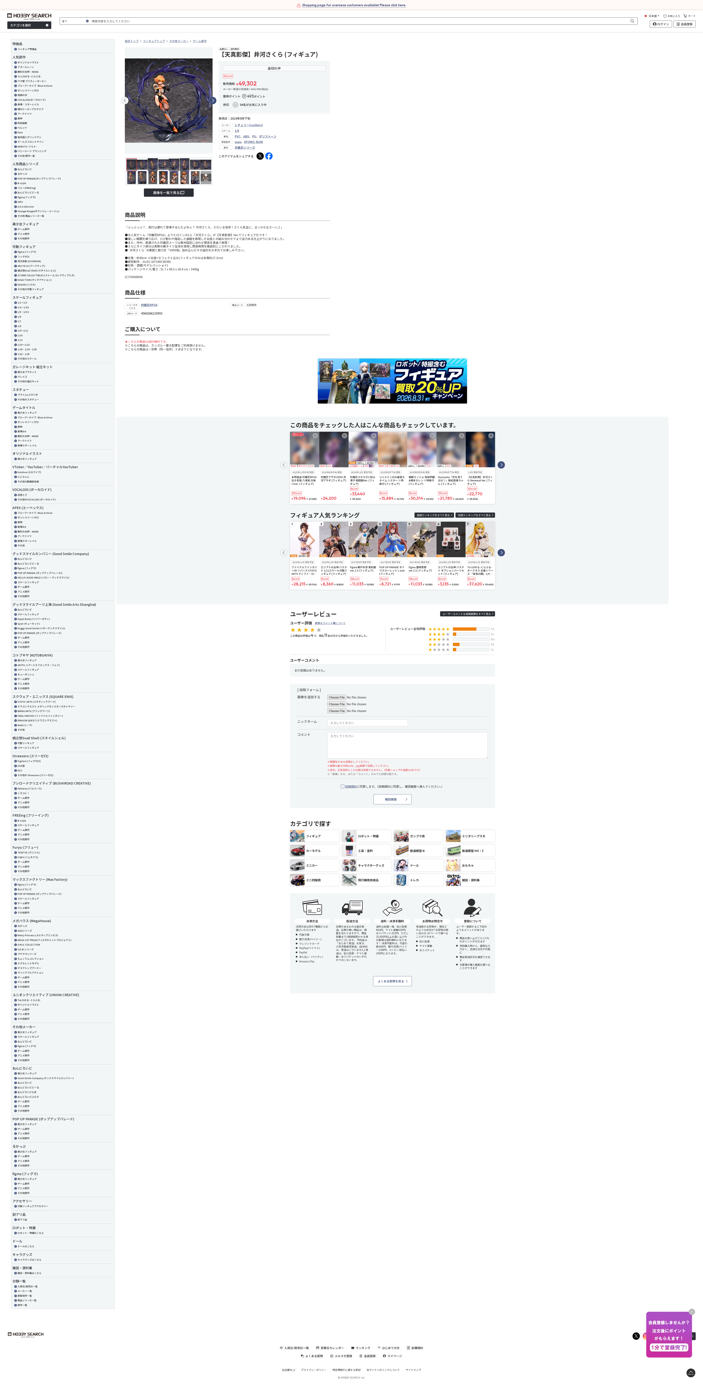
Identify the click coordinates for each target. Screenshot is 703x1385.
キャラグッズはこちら (29, 1259)
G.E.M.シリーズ (26, 949)
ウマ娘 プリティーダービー (32, 81)
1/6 (19, 316)
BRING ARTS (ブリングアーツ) (34, 711)
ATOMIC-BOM (253, 142)
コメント (303, 734)
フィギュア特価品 (27, 49)
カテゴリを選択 (20, 25)
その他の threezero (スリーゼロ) (35, 775)
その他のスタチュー (28, 399)
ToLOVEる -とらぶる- (29, 1000)
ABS (246, 136)
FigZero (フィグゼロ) (29, 761)
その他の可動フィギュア (31, 289)
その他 (21, 545)
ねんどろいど (25, 169)
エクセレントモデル (28, 963)
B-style (22, 183)
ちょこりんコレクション (31, 958)
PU (254, 136)
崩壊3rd (22, 431)
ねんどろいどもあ (27, 1092)
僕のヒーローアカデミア (31, 109)
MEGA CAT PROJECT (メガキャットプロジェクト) (44, 940)
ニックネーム (307, 721)
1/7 (19, 321)
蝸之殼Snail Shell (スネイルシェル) (37, 270)
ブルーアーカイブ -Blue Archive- (35, 85)
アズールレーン (26, 67)
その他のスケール (27, 358)
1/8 (19, 326)
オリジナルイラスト (28, 62)
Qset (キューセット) (29, 623)
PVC (237, 136)
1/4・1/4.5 (23, 307)
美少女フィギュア (27, 412)
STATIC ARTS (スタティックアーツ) (37, 701)
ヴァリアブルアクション (31, 972)
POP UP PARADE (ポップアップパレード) (40, 633)
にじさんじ (23, 476)
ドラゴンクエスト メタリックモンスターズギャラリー (46, 706)
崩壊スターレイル (27, 445)
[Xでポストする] (260, 156)
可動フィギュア (26, 743)
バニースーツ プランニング (32, 151)
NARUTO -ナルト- (27, 146)
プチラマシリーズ (27, 954)
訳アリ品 (22, 1219)
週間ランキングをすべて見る (433, 515)
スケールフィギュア (28, 582)
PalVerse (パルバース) (30, 788)
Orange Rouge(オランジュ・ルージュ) (38, 211)
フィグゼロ (23, 256)
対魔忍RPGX (149, 305)
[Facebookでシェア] (269, 156)
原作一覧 (22, 1305)
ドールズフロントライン (31, 141)
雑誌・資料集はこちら (29, 1273)
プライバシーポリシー (314, 1369)
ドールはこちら (26, 1246)
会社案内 (287, 1369)
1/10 (20, 335)
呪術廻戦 (22, 123)
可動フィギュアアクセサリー (33, 1206)
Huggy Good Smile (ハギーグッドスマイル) (41, 628)
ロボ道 (21, 766)
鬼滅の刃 (22, 95)
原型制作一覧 (25, 1295)
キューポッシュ (26, 674)
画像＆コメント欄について (330, 623)
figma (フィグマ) (27, 252)
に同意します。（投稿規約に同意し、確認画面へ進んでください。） (394, 786)
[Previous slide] (125, 100)
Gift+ (20, 202)
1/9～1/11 (23, 330)
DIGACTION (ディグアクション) (35, 280)
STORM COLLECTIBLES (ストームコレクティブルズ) (46, 275)
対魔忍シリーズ (245, 147)
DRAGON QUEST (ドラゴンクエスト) (37, 720)
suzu (238, 142)
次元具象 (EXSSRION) (29, 261)
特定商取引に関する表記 (346, 1369)
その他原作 (23, 238)
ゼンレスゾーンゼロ (28, 90)
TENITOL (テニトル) (29, 852)
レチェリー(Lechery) (249, 125)
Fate (20, 132)
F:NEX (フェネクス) (28, 857)
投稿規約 (351, 786)
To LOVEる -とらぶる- (29, 76)
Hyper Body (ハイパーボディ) (34, 619)
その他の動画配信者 (28, 481)
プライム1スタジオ (28, 394)
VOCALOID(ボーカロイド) (32, 99)
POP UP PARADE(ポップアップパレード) (39, 178)
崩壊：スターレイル (28, 104)
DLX (20, 770)
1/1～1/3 (22, 302)
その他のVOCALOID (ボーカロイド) (37, 499)
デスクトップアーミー (29, 968)
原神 (20, 118)
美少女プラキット (27, 372)
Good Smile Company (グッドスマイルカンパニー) (46, 1078)
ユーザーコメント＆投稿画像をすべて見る (466, 614)
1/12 (20, 340)
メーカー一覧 (25, 1291)
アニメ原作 (23, 234)
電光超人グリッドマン (29, 137)
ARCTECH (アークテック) (31, 266)
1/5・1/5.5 (23, 312)
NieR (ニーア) (25, 725)
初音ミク (22, 495)
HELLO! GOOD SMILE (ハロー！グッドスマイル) (43, 577)
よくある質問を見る (391, 981)
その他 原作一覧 (26, 156)
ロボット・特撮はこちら (31, 1233)
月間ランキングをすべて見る (474, 515)
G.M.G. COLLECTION (29, 944)
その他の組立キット (28, 381)
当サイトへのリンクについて (383, 1369)
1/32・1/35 (23, 354)
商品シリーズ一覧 (27, 1300)
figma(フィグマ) (27, 197)
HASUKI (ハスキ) (27, 284)
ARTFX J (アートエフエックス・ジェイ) (39, 665)
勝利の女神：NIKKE (28, 71)
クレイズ (22, 376)
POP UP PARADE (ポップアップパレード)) (40, 573)
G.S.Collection (26, 206)
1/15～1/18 (23, 344)
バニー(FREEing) (27, 188)
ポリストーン (267, 136)
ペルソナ (22, 128)
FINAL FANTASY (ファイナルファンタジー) (40, 716)
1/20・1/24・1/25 (27, 349)
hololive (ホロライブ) (29, 472)
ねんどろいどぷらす (28, 1097)
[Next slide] (212, 100)
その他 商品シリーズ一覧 (31, 216)
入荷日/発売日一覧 (28, 1286)
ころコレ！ (23, 793)
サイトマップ (413, 1369)
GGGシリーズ (25, 930)
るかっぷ (22, 173)
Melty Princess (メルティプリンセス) (38, 935)
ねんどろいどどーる (28, 192)
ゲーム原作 (23, 229)
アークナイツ (25, 113)
